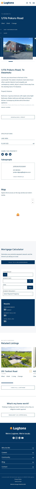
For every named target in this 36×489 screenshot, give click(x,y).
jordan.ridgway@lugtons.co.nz (22, 172)
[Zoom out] (32, 200)
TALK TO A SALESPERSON (18, 262)
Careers (4, 452)
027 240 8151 (16, 170)
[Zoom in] (32, 202)
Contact (4, 467)
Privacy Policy (18, 479)
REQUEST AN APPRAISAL (18, 414)
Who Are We (6, 448)
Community (6, 457)
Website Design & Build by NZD (18, 484)
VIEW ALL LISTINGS (18, 387)
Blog (3, 462)
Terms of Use (18, 481)
